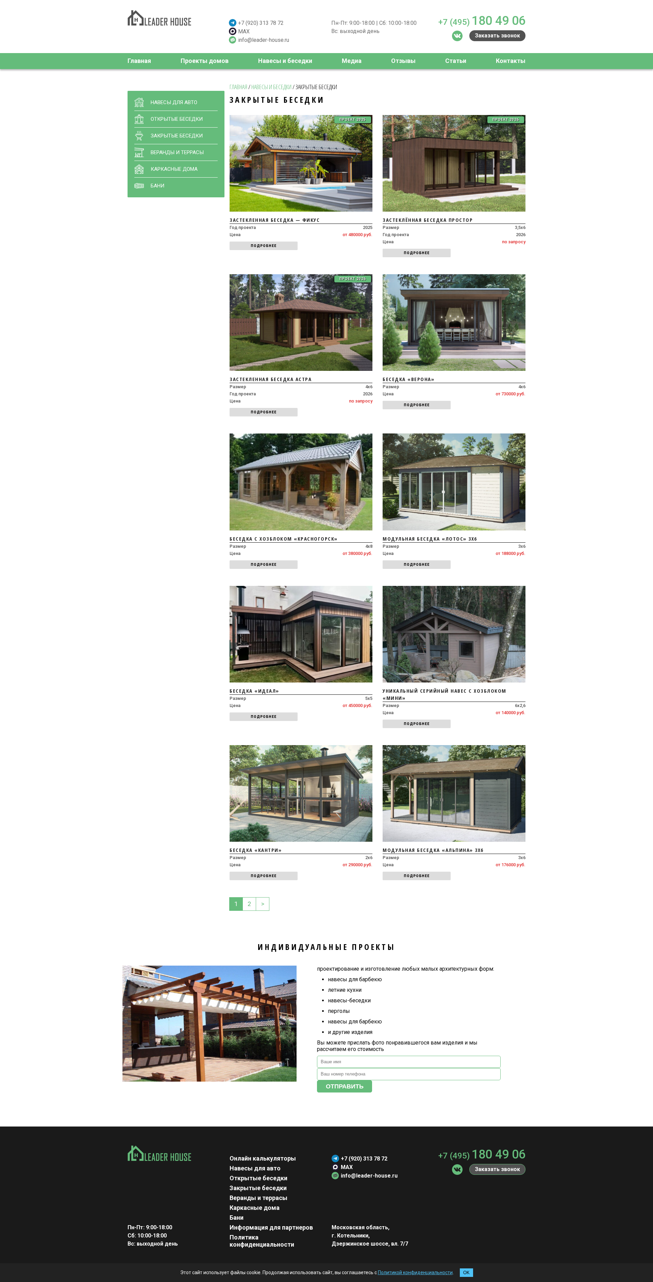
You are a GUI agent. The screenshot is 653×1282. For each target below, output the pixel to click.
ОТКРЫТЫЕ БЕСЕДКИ (177, 119)
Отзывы (403, 60)
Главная (139, 60)
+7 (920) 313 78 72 (261, 23)
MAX (244, 31)
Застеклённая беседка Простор (428, 219)
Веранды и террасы (258, 1197)
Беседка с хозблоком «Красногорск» (284, 538)
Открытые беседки (258, 1178)
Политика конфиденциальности (262, 1241)
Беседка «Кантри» (256, 850)
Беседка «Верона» (408, 379)
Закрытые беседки (258, 1187)
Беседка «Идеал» (254, 690)
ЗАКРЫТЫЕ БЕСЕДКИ (177, 136)
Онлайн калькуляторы (263, 1158)
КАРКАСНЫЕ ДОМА (174, 169)
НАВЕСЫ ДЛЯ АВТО (174, 102)
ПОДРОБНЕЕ (264, 246)
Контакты (510, 60)
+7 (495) (481, 21)
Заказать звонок (497, 35)
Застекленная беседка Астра (271, 379)
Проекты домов (205, 60)
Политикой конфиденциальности (415, 1272)
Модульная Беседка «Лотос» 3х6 (430, 538)
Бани (157, 186)
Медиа (352, 60)
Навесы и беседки (285, 60)
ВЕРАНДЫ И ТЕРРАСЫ (177, 152)
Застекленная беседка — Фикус (275, 219)
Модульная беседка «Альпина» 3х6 (433, 850)
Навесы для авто (255, 1168)
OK (466, 1272)
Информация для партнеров (271, 1227)
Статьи (455, 60)
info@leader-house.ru (263, 40)
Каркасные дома (255, 1207)
